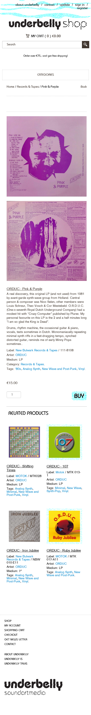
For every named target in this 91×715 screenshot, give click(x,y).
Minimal (12, 491)
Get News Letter (15, 639)
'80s (18, 369)
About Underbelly (27, 5)
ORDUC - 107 (57, 466)
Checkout (10, 635)
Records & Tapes (28, 86)
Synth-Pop (53, 491)
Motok (60, 472)
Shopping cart (14, 630)
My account (12, 625)
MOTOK (21, 476)
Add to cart (79, 396)
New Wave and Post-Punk (59, 369)
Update (65, 5)
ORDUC (21, 355)
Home (10, 86)
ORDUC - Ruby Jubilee (64, 550)
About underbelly (16, 654)
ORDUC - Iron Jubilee (23, 550)
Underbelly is (13, 659)
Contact (49, 5)
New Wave (74, 488)
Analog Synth (31, 369)
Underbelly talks (15, 663)
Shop (7, 621)
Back (84, 86)
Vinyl (81, 369)
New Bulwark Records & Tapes (37, 350)
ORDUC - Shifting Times (20, 468)
